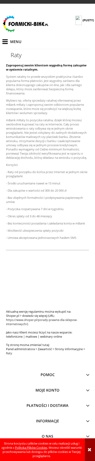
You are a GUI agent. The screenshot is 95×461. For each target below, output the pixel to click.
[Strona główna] (25, 23)
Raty (9, 353)
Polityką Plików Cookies (31, 447)
